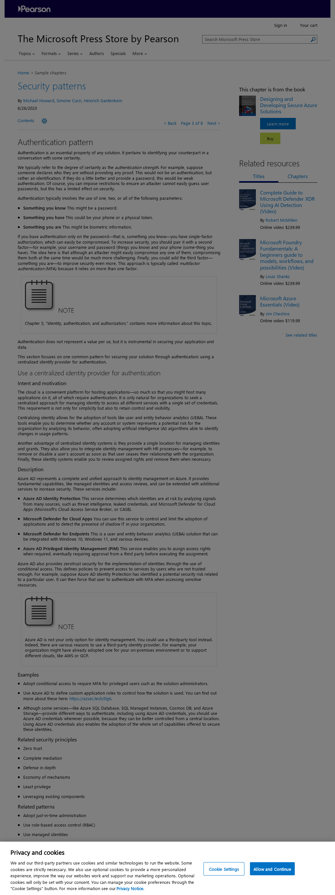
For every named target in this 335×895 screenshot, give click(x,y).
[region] (167, 868)
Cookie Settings (224, 868)
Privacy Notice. (130, 888)
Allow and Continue (272, 868)
